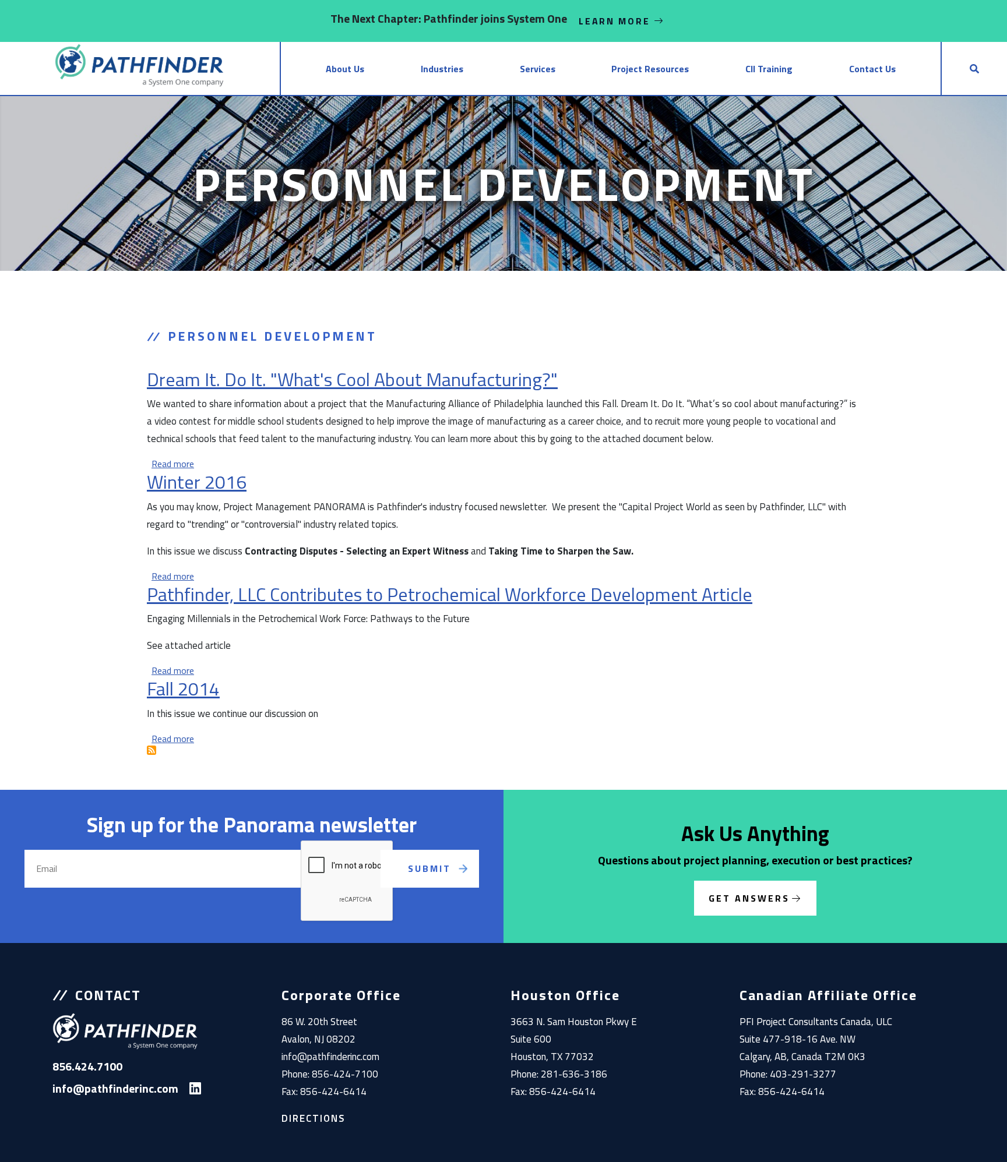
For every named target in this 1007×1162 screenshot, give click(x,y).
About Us (345, 69)
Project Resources (650, 69)
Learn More (616, 21)
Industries (442, 69)
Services (537, 69)
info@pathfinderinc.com (330, 1056)
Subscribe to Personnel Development (151, 750)
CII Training (769, 69)
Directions (313, 1118)
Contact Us (872, 69)
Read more (173, 464)
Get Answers (749, 898)
